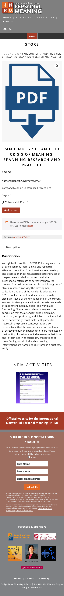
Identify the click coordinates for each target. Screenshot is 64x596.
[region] (32, 387)
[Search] (10, 29)
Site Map (44, 578)
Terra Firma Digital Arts (19, 584)
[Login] (4, 29)
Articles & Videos (21, 237)
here (30, 225)
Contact (9, 21)
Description (13, 247)
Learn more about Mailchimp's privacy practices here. (29, 510)
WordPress (36, 587)
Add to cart (10, 210)
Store (15, 53)
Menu (32, 36)
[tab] (13, 247)
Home (7, 17)
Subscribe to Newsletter (35, 17)
